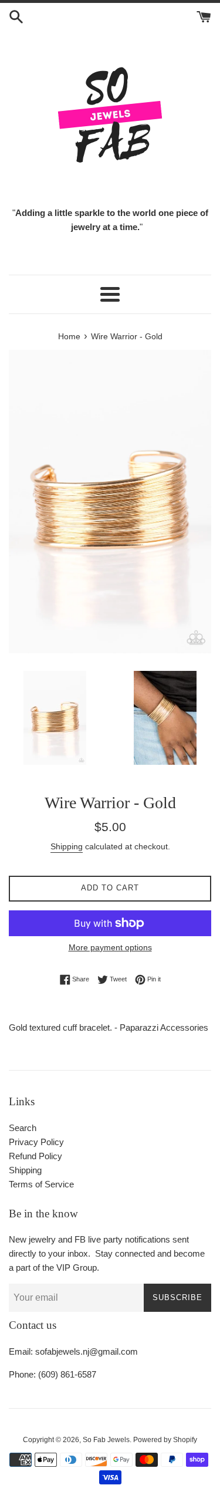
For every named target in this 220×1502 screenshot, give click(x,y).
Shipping (66, 846)
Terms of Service (41, 1184)
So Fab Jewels (106, 1440)
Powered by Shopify (165, 1440)
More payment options (110, 947)
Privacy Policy (36, 1142)
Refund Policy (35, 1156)
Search (22, 1128)
